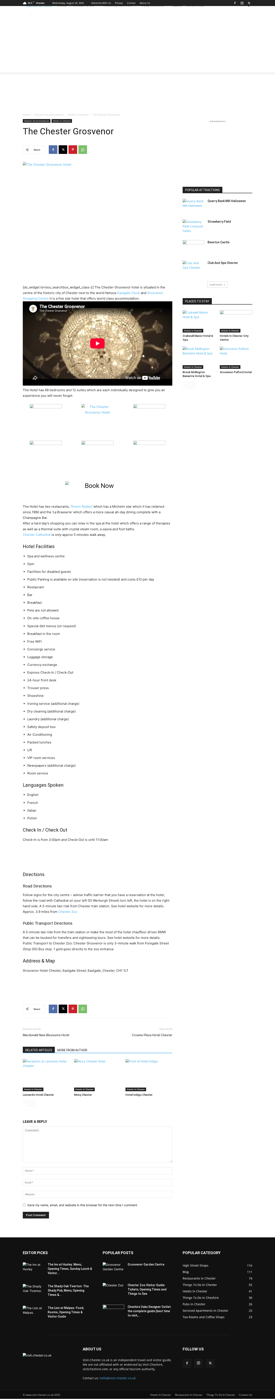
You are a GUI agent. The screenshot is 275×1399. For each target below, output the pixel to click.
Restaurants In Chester (188, 1395)
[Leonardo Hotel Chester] (46, 1075)
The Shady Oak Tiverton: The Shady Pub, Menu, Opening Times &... (68, 1290)
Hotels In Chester (78, 114)
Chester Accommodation (49, 114)
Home (26, 114)
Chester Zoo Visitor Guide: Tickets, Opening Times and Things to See (147, 1289)
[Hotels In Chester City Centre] (236, 321)
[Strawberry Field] (193, 226)
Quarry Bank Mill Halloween (227, 201)
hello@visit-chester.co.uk (118, 1378)
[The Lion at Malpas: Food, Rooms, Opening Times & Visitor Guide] (33, 1313)
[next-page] (32, 1103)
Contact (131, 3)
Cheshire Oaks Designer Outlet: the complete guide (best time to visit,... (149, 1311)
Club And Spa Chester (223, 263)
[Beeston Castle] (193, 247)
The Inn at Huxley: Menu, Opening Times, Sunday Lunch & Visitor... (70, 1269)
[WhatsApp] (82, 149)
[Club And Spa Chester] (193, 268)
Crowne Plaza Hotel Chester (152, 1035)
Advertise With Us (101, 3)
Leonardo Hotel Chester (38, 1094)
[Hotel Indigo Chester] (148, 1075)
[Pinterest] (73, 149)
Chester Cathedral (37, 535)
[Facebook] (235, 3)
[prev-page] (25, 1103)
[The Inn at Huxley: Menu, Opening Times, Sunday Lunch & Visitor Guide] (33, 1269)
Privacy (119, 3)
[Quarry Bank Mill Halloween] (193, 206)
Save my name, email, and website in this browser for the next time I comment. (82, 1205)
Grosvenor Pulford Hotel (236, 372)
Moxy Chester (83, 1094)
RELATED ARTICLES (38, 1050)
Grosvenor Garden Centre (146, 1264)
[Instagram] (242, 3)
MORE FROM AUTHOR (72, 1050)
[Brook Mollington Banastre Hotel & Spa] (199, 357)
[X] (249, 3)
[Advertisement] (132, 40)
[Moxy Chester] (97, 1075)
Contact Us (245, 1395)
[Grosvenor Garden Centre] (113, 1269)
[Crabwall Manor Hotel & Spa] (199, 321)
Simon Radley (81, 506)
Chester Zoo (67, 912)
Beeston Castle (218, 242)
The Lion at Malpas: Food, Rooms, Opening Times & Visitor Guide (66, 1312)
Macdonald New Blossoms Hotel (46, 1035)
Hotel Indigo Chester (139, 1094)
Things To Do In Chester (220, 1395)
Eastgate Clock (128, 293)
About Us (145, 3)
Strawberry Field (219, 221)
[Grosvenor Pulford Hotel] (236, 357)
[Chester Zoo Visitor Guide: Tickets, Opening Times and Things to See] (113, 1290)
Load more (215, 284)
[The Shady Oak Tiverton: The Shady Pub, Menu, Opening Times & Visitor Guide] (33, 1291)
